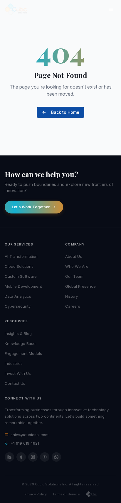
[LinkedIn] (9, 457)
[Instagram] (33, 457)
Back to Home (65, 112)
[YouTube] (44, 457)
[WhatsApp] (56, 457)
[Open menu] (111, 9)
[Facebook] (21, 457)
